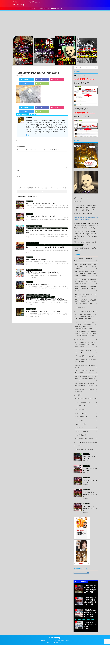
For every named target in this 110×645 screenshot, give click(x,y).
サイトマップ (32, 8)
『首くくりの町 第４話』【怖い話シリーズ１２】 (40, 216)
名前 (18, 170)
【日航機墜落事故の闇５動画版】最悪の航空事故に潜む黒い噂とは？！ (46, 299)
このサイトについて (44, 8)
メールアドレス (21, 176)
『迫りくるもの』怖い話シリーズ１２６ (37, 259)
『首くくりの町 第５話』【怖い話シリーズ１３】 (40, 203)
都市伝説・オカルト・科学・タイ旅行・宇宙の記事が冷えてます (55, 640)
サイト (19, 182)
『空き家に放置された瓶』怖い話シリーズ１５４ (90, 494)
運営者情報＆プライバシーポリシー (57, 9)
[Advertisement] (55, 22)
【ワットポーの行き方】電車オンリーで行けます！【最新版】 (44, 311)
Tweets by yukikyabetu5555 (81, 573)
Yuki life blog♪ (19, 4)
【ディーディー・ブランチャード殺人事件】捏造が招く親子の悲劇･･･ (46, 247)
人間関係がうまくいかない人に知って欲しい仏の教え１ (42, 272)
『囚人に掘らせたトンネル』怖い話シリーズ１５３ (90, 508)
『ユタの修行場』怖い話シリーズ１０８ (37, 284)
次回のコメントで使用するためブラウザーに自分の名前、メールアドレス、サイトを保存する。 (43, 188)
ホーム (18, 8)
